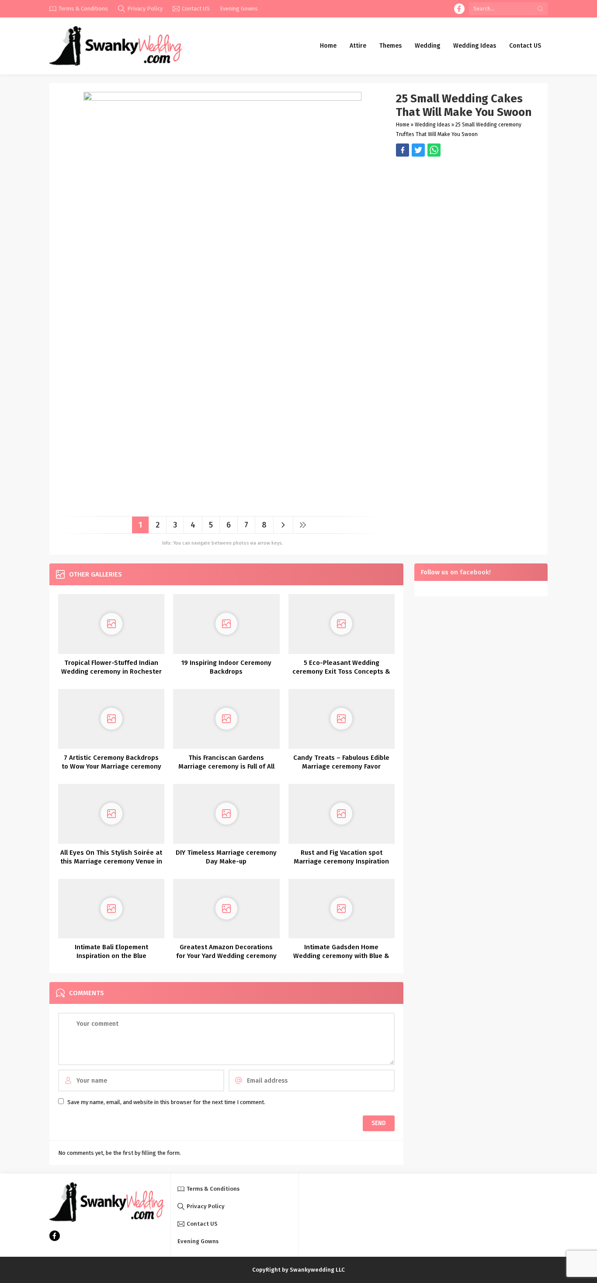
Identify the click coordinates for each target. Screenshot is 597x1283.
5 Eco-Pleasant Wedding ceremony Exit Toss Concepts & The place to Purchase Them (341, 671)
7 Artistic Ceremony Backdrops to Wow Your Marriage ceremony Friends (111, 766)
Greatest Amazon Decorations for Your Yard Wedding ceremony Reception (226, 955)
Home (403, 125)
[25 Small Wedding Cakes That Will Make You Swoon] (222, 506)
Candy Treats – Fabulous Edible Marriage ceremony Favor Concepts (341, 766)
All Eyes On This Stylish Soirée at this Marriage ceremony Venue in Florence (111, 861)
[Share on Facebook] (402, 150)
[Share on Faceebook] (418, 150)
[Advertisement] (467, 218)
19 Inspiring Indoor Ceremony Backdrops (226, 667)
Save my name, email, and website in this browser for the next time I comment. (166, 1102)
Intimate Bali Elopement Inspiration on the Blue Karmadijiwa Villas (111, 955)
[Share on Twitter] (434, 150)
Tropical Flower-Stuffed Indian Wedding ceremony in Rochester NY (111, 671)
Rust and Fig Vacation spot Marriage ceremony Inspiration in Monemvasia (341, 861)
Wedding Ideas (432, 125)
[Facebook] (459, 8)
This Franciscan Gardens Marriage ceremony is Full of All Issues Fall (226, 766)
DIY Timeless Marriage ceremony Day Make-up (226, 857)
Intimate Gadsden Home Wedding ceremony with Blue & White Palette (341, 955)
